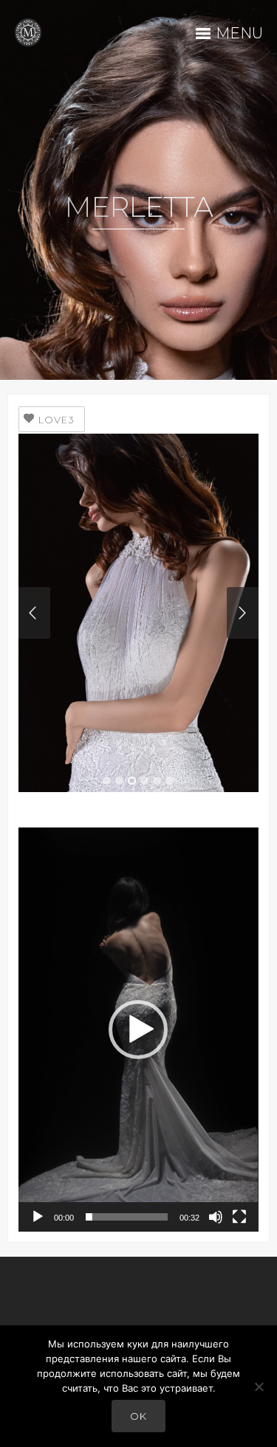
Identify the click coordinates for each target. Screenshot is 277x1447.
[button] (138, 1029)
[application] (138, 1029)
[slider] (126, 1217)
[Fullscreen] (239, 1217)
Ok (138, 1416)
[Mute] (215, 1217)
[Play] (37, 1217)
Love (56, 420)
